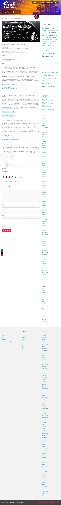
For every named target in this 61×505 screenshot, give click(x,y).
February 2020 (44, 212)
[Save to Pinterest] (2, 255)
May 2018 (44, 243)
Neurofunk (48, 43)
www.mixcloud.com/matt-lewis (8, 87)
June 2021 (44, 198)
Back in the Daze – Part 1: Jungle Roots (48, 109)
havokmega (44, 105)
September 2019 (45, 221)
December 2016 (45, 270)
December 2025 (45, 127)
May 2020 (44, 207)
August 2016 (44, 277)
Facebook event (5, 55)
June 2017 (44, 259)
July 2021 (43, 196)
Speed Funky (48, 48)
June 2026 (44, 118)
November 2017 (45, 252)
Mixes (43, 299)
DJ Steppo (4, 337)
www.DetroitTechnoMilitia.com (8, 111)
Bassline (44, 30)
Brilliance (12, 502)
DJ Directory (4, 335)
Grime (44, 39)
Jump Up (54, 41)
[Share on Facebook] (2, 250)
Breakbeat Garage (51, 30)
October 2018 (44, 236)
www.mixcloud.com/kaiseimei (7, 140)
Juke (51, 41)
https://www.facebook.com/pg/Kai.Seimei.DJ (10, 139)
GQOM (57, 37)
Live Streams (44, 294)
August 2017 (44, 256)
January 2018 (44, 248)
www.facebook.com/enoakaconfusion (9, 112)
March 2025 (44, 143)
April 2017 (44, 263)
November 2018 (45, 234)
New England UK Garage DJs (7, 341)
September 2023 (45, 172)
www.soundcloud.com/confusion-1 (8, 115)
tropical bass (51, 50)
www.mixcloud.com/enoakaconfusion (9, 116)
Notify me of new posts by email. (8, 226)
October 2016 (44, 274)
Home (49, 11)
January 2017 (44, 268)
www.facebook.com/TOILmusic (8, 114)
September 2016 (45, 276)
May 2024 (44, 158)
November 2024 (45, 149)
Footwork (55, 35)
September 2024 (45, 150)
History (43, 290)
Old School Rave (49, 45)
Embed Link (4, 339)
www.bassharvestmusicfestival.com (9, 89)
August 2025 (44, 134)
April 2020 (44, 208)
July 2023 (43, 176)
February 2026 (44, 123)
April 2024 (44, 159)
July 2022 (43, 183)
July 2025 (43, 136)
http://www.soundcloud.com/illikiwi (8, 158)
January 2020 (44, 214)
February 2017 (44, 266)
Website (3, 215)
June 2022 (44, 185)
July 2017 (43, 257)
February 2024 (44, 163)
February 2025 (44, 145)
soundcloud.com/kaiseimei (7, 142)
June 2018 (44, 241)
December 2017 (45, 250)
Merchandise (44, 297)
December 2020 (45, 199)
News (43, 301)
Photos (43, 303)
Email (3, 209)
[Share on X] (2, 252)
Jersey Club (48, 41)
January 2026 (44, 125)
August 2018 (44, 237)
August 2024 (44, 152)
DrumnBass (5, 181)
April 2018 (44, 245)
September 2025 (45, 132)
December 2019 (45, 216)
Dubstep (50, 35)
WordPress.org (45, 323)
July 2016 (43, 279)
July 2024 (43, 154)
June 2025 (44, 138)
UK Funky (48, 53)
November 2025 (45, 129)
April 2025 (44, 141)
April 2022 (44, 189)
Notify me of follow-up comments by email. (10, 222)
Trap (48, 50)
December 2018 (45, 232)
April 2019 (44, 225)
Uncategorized (45, 306)
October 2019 (44, 219)
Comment (4, 188)
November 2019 (45, 218)
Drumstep (10, 181)
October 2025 (44, 130)
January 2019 (44, 230)
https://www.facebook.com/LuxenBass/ (9, 84)
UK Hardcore (51, 56)
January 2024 (44, 165)
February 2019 (44, 228)
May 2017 (44, 261)
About (3, 333)
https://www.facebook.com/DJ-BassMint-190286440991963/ (13, 85)
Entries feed (44, 319)
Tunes (43, 305)
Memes (43, 295)
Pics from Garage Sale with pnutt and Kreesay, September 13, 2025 (49, 97)
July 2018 (43, 239)
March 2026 (44, 121)
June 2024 (44, 156)
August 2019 (44, 223)
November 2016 (45, 272)
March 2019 (44, 227)
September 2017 (45, 254)
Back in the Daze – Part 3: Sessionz (47, 100)
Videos (43, 308)
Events (13, 18)
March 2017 (44, 265)
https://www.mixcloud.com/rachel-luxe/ (9, 88)
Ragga (54, 45)
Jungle (15, 181)
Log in (43, 317)
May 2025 (44, 139)
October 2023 (44, 170)
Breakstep (56, 30)
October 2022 (44, 181)
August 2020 (44, 203)
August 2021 (44, 194)
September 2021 (45, 192)
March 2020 (44, 210)
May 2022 (44, 187)
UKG (54, 53)
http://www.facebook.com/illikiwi (8, 156)
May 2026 (44, 120)
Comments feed (45, 321)
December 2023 (45, 167)
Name (3, 204)
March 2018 (44, 247)
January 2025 (44, 147)
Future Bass (46, 37)
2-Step (44, 28)
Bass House (51, 28)
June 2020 (44, 205)
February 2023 (44, 179)
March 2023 (44, 178)
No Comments (18, 18)
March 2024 (44, 161)
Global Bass (53, 37)
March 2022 (44, 190)
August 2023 (44, 174)
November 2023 (45, 169)
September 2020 (45, 201)
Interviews (44, 292)
